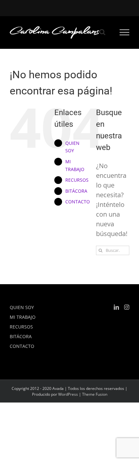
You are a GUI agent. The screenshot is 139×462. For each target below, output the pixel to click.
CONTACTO (77, 202)
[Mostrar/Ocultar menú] (124, 32)
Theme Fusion (94, 394)
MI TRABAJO (23, 317)
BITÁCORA (76, 191)
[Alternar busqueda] (102, 32)
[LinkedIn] (116, 307)
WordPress (68, 394)
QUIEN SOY (22, 307)
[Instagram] (126, 307)
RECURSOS (77, 180)
